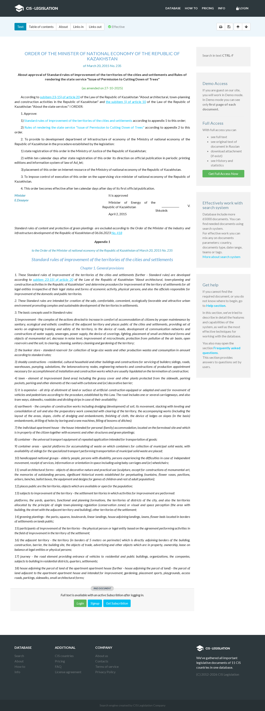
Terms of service (107, 666)
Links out (95, 27)
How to (191, 8)
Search (19, 656)
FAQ (58, 666)
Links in (78, 27)
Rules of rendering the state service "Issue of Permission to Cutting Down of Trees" (84, 127)
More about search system (221, 257)
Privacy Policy (105, 672)
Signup (94, 603)
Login (242, 8)
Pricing (208, 8)
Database (173, 8)
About (63, 27)
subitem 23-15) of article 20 (60, 97)
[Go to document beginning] (238, 26)
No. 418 (116, 233)
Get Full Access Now (223, 174)
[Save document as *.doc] (229, 26)
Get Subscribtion (117, 603)
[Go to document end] (246, 26)
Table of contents (41, 27)
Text (20, 27)
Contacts (101, 661)
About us (101, 656)
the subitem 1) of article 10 (126, 102)
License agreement (68, 672)
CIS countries (64, 656)
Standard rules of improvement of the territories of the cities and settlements (78, 120)
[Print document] (221, 26)
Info (221, 8)
